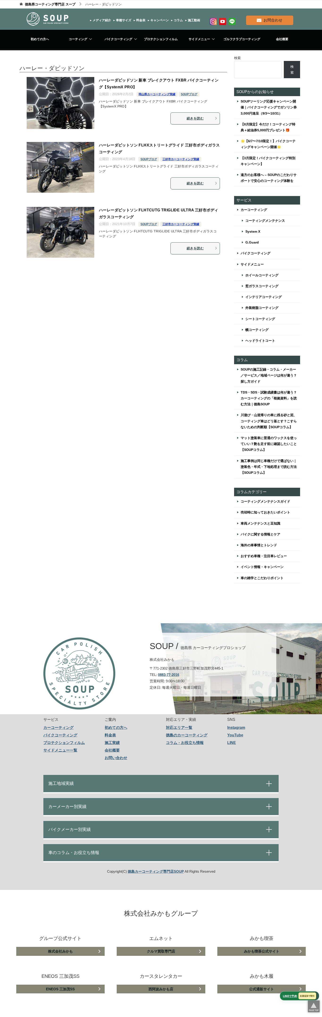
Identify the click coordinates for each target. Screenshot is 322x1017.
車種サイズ (123, 20)
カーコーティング (254, 210)
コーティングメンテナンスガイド (265, 501)
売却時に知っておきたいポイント (265, 512)
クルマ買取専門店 (161, 951)
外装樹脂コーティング (261, 308)
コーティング (78, 39)
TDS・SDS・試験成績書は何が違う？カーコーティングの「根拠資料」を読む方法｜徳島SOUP (269, 398)
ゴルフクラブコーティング (241, 39)
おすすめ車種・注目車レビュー (264, 556)
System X (252, 231)
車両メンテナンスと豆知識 (260, 523)
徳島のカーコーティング (186, 735)
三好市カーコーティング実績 (180, 159)
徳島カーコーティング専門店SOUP (156, 871)
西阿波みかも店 (161, 989)
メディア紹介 (101, 20)
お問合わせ (273, 20)
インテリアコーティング (263, 297)
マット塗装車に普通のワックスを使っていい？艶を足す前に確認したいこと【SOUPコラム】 (269, 444)
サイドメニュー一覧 (60, 750)
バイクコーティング (118, 39)
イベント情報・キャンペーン (262, 567)
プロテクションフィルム (161, 39)
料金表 (140, 20)
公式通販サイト (261, 989)
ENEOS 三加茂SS (60, 989)
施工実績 (112, 743)
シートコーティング (260, 319)
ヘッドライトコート (260, 340)
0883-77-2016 (168, 675)
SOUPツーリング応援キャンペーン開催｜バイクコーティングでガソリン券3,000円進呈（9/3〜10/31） (269, 107)
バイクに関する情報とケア (260, 534)
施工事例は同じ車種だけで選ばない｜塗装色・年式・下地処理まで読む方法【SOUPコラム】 (269, 466)
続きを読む (195, 118)
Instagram (236, 728)
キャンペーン (159, 20)
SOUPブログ (189, 94)
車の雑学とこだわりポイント (262, 578)
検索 (237, 58)
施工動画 (193, 20)
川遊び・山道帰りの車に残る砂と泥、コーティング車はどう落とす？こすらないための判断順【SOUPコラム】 (269, 421)
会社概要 (282, 39)
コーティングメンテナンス (265, 220)
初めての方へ (40, 39)
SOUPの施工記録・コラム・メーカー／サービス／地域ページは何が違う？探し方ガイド (269, 375)
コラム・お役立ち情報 (185, 743)
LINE (231, 743)
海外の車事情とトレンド (259, 545)
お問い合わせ (116, 758)
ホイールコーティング (261, 275)
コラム (178, 20)
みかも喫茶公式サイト (261, 951)
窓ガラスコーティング (261, 286)
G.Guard (252, 242)
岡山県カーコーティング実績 (157, 94)
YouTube (235, 735)
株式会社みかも (60, 951)
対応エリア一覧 (179, 728)
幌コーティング (256, 330)
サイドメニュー (199, 39)
